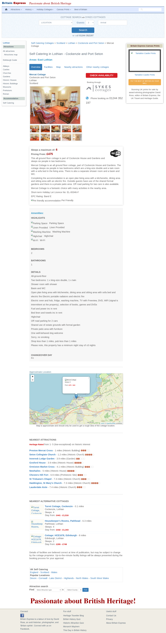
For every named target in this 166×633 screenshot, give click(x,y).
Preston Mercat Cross (41, 450)
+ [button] (32, 376)
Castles (6, 69)
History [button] (28, 9)
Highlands (69, 578)
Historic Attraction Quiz (73, 622)
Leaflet (102, 423)
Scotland (60, 43)
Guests (81, 22)
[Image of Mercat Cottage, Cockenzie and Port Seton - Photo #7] (45, 137)
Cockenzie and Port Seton (91, 43)
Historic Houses (9, 80)
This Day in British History (75, 630)
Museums (7, 87)
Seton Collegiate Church (42, 454)
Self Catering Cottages (42, 43)
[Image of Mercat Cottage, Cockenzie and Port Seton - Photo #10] (77, 137)
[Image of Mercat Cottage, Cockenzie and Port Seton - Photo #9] (66, 137)
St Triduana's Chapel (40, 479)
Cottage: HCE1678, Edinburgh (61, 535)
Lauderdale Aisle (38, 487)
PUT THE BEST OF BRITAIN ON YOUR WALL (145, 82)
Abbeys (6, 66)
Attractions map (10, 55)
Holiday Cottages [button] (44, 9)
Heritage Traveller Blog (73, 615)
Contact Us (111, 615)
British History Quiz (72, 619)
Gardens (6, 76)
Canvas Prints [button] (63, 9)
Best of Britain (80, 9)
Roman (6, 94)
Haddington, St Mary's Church (45, 483)
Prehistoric (7, 90)
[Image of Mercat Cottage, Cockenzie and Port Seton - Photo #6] (34, 137)
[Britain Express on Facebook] (22, 615)
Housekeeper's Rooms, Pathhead (62, 521)
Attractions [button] (16, 9)
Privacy (109, 619)
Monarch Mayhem (71, 626)
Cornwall (43, 578)
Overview (35, 67)
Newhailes (34, 471)
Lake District (55, 578)
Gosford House (37, 462)
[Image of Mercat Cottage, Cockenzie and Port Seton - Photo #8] (56, 137)
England (34, 572)
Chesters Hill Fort (38, 475)
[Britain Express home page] (14, 3)
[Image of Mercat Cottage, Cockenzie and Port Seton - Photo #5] (77, 128)
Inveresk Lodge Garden (41, 458)
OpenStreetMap (111, 423)
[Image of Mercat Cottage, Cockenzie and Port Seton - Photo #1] (34, 128)
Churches (7, 73)
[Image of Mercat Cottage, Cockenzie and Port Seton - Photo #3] (56, 128)
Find (31, 589)
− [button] (32, 379)
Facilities (48, 67)
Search (83, 30)
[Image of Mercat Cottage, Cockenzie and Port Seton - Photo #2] (45, 128)
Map (58, 67)
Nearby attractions (73, 67)
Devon (33, 578)
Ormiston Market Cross (42, 467)
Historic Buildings (10, 84)
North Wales (82, 578)
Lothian (71, 43)
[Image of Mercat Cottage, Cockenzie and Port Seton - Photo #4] (66, 128)
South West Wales (99, 578)
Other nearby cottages (97, 67)
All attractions (9, 51)
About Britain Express (116, 622)
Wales (54, 572)
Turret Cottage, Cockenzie (59, 506)
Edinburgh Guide (10, 60)
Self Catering (8, 103)
